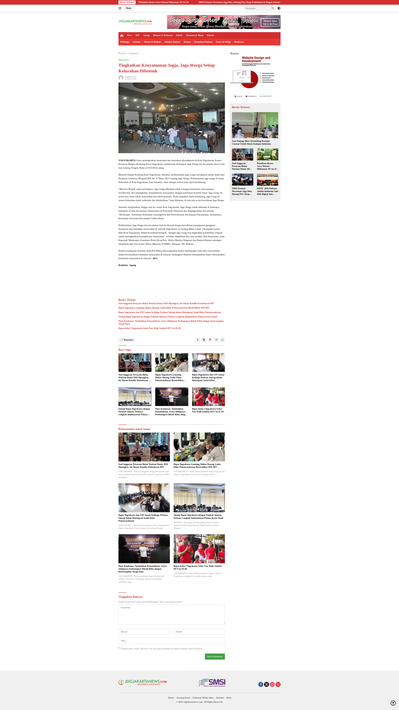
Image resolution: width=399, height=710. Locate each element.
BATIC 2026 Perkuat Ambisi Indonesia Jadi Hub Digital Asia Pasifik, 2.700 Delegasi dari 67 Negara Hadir (267, 191)
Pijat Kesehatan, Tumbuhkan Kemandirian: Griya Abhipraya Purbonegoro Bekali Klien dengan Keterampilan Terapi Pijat (171, 322)
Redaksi (220, 698)
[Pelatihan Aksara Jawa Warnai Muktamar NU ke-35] (267, 154)
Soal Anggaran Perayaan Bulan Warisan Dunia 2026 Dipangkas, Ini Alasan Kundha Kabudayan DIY (166, 303)
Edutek (210, 35)
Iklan (228, 698)
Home (128, 8)
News (129, 35)
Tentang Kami (183, 698)
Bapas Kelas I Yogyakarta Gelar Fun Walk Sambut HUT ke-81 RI (149, 328)
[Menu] (120, 8)
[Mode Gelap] (279, 8)
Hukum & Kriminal (162, 35)
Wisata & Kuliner (152, 42)
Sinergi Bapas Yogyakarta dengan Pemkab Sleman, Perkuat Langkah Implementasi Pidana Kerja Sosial (167, 317)
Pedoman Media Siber (203, 698)
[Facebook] (260, 685)
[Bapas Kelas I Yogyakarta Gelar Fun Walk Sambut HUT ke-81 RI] (208, 396)
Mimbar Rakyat (172, 42)
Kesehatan (239, 42)
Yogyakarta (123, 60)
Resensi (187, 42)
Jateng (146, 35)
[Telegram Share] (216, 340)
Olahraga (124, 42)
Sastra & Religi (223, 42)
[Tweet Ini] (204, 340)
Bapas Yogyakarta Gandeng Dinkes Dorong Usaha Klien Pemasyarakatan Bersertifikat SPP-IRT (163, 308)
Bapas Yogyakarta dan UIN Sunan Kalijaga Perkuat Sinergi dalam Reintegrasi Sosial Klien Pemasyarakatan (169, 312)
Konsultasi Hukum (203, 42)
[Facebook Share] (197, 340)
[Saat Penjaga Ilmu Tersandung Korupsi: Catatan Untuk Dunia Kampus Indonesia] (255, 125)
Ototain (136, 42)
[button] (273, 8)
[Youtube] (278, 685)
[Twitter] (266, 685)
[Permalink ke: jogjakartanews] (120, 77)
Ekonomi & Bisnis (194, 35)
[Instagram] (272, 685)
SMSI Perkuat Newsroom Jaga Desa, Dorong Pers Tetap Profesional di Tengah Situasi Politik (191, 2)
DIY (137, 35)
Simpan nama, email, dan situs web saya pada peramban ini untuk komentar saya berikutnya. (162, 648)
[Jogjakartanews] (135, 22)
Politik (179, 35)
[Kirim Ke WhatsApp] (222, 340)
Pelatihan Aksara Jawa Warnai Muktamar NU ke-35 (267, 166)
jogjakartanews (131, 77)
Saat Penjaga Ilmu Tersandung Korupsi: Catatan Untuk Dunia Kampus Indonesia (251, 142)
